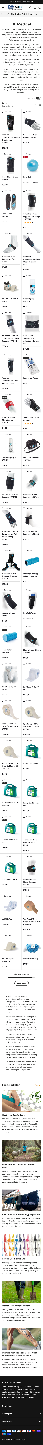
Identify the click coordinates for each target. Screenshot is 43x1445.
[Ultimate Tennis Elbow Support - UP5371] (11, 405)
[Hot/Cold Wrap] (32, 601)
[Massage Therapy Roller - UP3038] (32, 561)
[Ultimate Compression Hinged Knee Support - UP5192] (11, 123)
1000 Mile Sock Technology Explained (21, 1214)
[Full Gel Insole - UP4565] (11, 202)
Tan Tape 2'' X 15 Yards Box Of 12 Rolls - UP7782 (32, 922)
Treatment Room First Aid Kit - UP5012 (30, 842)
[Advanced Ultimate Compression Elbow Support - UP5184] (11, 324)
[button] (39, 7)
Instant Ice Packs (30, 378)
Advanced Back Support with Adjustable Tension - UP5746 (32, 340)
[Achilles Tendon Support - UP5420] (32, 519)
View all (38, 1085)
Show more (21, 983)
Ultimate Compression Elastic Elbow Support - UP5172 (32, 260)
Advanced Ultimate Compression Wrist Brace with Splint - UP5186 (10, 535)
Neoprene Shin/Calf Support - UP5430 (10, 495)
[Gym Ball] (32, 165)
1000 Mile (10, 1440)
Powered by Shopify (20, 1440)
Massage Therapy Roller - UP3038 (30, 574)
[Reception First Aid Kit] (32, 791)
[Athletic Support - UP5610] (11, 675)
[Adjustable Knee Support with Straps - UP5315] (32, 202)
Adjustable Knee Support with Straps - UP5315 (31, 216)
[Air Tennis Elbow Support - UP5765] (32, 482)
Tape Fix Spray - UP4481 (9, 458)
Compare (31, 98)
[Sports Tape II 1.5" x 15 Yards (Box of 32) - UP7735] (11, 751)
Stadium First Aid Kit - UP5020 (10, 804)
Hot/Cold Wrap (29, 613)
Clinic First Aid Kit (31, 763)
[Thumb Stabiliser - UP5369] (32, 405)
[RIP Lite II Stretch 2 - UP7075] (11, 287)
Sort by (5, 103)
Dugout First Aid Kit (10, 879)
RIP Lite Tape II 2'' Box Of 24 (9, 959)
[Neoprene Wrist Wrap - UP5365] (32, 123)
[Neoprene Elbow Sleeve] (11, 601)
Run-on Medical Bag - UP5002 (31, 458)
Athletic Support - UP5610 (9, 688)
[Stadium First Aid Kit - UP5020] (11, 791)
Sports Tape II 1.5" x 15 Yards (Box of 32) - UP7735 (10, 766)
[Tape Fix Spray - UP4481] (11, 446)
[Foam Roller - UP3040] (11, 638)
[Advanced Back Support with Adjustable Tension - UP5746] (32, 324)
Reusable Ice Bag (30, 959)
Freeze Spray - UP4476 (29, 300)
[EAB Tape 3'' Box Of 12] (32, 675)
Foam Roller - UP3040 (7, 651)
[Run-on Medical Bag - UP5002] (32, 446)
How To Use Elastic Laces (15, 1258)
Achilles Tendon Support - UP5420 (31, 532)
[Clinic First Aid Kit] (32, 751)
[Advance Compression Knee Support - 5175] (11, 366)
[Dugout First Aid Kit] (11, 867)
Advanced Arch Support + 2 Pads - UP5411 (9, 259)
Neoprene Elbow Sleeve (9, 614)
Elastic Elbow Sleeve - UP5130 (32, 651)
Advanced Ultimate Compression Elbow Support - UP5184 (10, 338)
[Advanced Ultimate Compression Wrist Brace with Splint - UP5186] (11, 519)
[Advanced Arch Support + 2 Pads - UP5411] (11, 244)
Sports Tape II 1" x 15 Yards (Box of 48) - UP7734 (10, 726)
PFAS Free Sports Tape (13, 1115)
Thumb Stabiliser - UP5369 (31, 418)
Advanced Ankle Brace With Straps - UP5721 (10, 576)
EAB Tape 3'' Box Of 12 (31, 688)
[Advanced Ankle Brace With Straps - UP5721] (11, 561)
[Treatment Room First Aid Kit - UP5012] (32, 828)
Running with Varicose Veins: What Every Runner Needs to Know (19, 1354)
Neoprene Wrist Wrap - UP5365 (30, 136)
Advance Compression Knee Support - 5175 (10, 380)
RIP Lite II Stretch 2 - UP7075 (10, 300)
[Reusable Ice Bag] (32, 947)
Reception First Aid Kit (31, 804)
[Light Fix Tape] (11, 907)
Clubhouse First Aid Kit (10, 841)
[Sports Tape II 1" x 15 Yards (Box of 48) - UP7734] (11, 712)
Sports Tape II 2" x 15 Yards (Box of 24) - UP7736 (32, 726)
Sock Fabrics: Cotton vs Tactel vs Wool (19, 1166)
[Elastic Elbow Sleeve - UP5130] (32, 638)
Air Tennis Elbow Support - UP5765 (31, 495)
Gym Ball (27, 177)
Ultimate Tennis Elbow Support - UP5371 (9, 420)
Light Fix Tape (7, 919)
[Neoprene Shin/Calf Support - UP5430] (11, 482)
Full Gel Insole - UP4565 (8, 215)
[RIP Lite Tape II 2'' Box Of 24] (11, 947)
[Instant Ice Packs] (32, 366)
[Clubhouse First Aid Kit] (11, 828)
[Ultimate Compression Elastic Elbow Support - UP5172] (32, 244)
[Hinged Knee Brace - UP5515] (11, 165)
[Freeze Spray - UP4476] (32, 287)
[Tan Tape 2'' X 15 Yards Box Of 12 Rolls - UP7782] (32, 907)
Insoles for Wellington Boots (16, 1305)
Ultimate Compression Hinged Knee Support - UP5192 (11, 139)
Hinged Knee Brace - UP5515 (10, 178)
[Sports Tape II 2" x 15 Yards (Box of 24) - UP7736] (32, 712)
